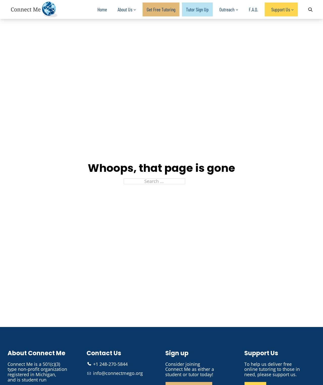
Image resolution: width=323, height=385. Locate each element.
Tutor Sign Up (197, 9)
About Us (125, 9)
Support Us (280, 9)
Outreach (226, 9)
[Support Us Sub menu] (292, 10)
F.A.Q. (253, 9)
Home (102, 9)
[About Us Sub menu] (134, 10)
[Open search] (310, 10)
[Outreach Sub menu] (237, 10)
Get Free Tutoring (161, 9)
